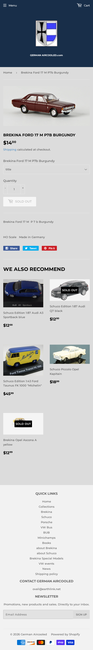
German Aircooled (34, 634)
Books (46, 543)
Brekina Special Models (46, 558)
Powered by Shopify (65, 634)
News (46, 568)
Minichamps (47, 537)
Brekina (46, 511)
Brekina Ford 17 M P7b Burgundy (29, 161)
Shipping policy (46, 574)
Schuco (46, 517)
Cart (86, 5)
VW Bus (46, 527)
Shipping (9, 149)
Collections (47, 506)
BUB (46, 532)
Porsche (46, 522)
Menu (13, 5)
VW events (46, 563)
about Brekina (46, 548)
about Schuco (46, 553)
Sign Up (81, 614)
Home (7, 72)
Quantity (10, 181)
